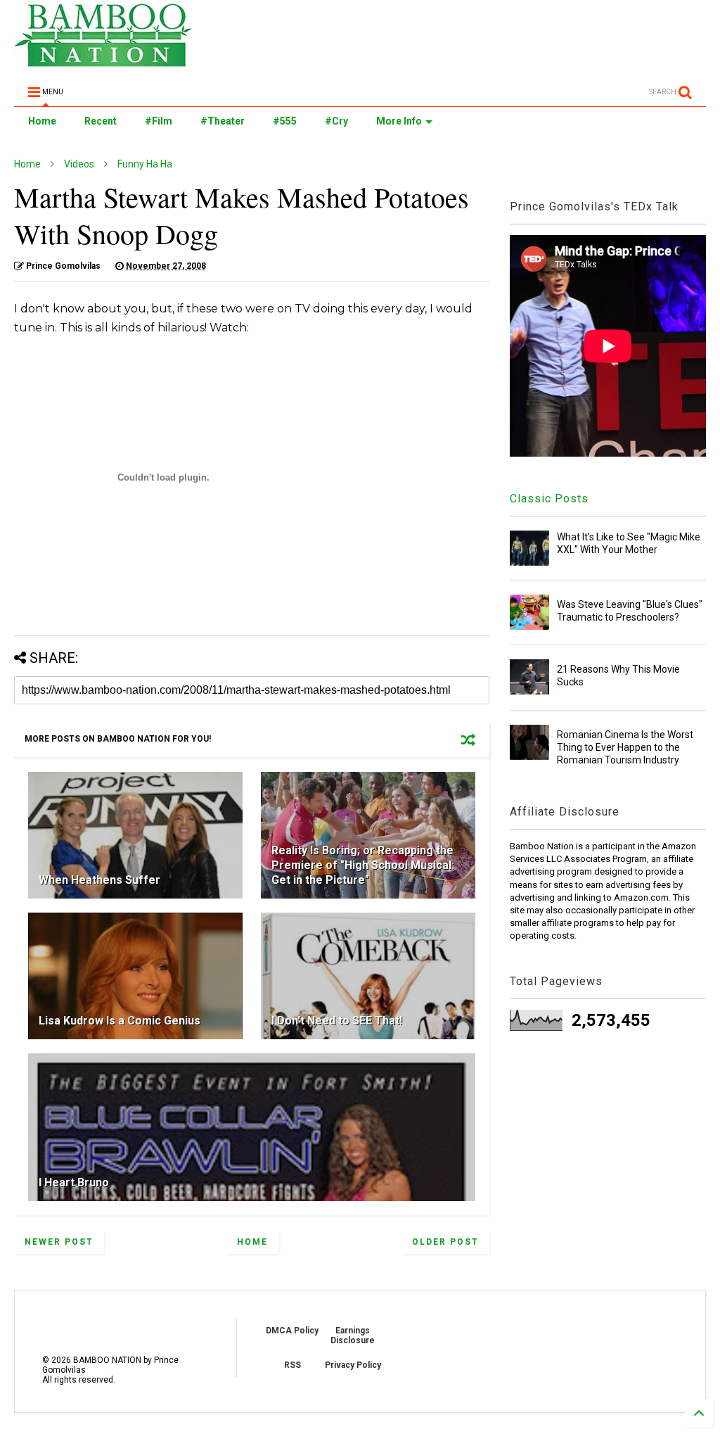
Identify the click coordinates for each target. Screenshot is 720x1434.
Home (42, 121)
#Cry (336, 121)
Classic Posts (549, 498)
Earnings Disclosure (352, 1335)
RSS (292, 1365)
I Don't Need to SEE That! (336, 1020)
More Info (399, 121)
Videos (79, 164)
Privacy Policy (353, 1365)
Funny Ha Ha (144, 164)
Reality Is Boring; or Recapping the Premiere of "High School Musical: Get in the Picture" (362, 865)
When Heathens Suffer (99, 880)
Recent (100, 121)
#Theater (222, 121)
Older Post (445, 1242)
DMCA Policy (292, 1330)
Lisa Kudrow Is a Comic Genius (119, 1020)
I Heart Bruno (74, 1182)
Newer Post (59, 1242)
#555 (285, 121)
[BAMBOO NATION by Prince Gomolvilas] (103, 60)
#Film (158, 121)
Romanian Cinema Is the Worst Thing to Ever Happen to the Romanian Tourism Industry (625, 747)
